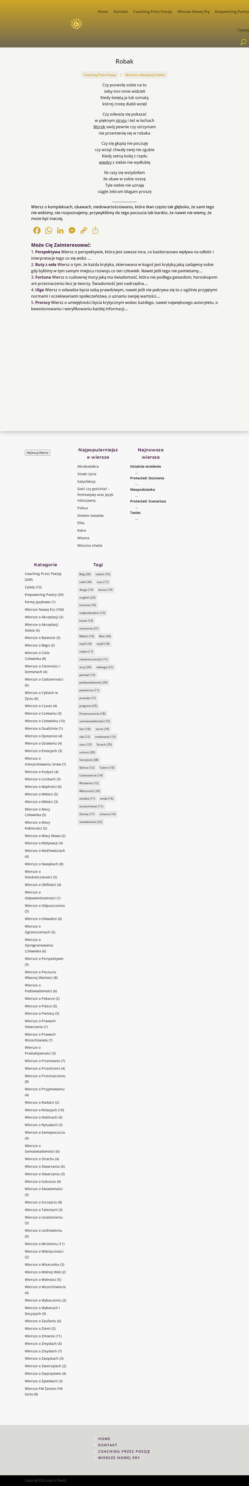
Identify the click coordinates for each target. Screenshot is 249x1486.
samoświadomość (94, 721)
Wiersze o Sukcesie (40, 1181)
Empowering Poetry (232, 11)
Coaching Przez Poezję (152, 11)
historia (87, 605)
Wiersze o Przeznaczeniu (45, 1076)
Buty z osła (45, 264)
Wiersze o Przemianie (42, 1060)
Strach (104, 744)
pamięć (87, 675)
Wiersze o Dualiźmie (41, 728)
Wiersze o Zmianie (40, 1336)
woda (107, 798)
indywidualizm (92, 613)
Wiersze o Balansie (40, 637)
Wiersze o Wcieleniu (41, 1243)
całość (103, 574)
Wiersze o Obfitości (40, 884)
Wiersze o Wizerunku (42, 1264)
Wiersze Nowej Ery (194, 11)
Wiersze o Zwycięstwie (43, 1373)
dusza (105, 590)
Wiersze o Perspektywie (44, 958)
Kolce (81, 530)
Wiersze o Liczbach (40, 779)
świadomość (90, 822)
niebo (86, 651)
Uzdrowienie (91, 775)
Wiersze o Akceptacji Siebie (145, 75)
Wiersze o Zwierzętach (43, 1366)
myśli (103, 644)
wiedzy (105, 162)
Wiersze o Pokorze (40, 998)
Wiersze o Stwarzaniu (42, 1166)
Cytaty (243, 29)
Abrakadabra (88, 466)
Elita (80, 522)
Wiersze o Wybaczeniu (43, 1300)
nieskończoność (93, 659)
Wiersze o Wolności (40, 1279)
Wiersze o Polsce (38, 1006)
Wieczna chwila (89, 545)
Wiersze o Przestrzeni (42, 1068)
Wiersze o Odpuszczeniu (45, 905)
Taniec (135, 512)
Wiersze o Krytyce (39, 771)
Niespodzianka (142, 489)
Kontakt (121, 11)
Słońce (87, 768)
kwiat (86, 621)
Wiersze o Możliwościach (45, 850)
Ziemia (87, 814)
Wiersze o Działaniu (41, 743)
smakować (105, 737)
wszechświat (91, 806)
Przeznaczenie (92, 713)
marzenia (88, 628)
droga (86, 590)
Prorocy (42, 302)
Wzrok (99, 126)
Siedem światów (90, 515)
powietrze (89, 690)
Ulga (39, 289)
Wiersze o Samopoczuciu (45, 1132)
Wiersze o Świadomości (44, 1188)
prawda (87, 698)
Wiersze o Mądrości (41, 786)
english (87, 597)
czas (103, 582)
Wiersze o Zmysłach (41, 1343)
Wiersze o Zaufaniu (40, 1321)
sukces (87, 752)
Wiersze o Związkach (42, 1358)
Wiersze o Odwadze (41, 918)
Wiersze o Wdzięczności (44, 1251)
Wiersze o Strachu (39, 1159)
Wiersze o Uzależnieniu (44, 1217)
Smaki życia (86, 474)
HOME (104, 1438)
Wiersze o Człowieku (41, 721)
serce (102, 729)
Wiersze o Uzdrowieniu (43, 1230)
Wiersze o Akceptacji (41, 617)
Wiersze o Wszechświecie (45, 1287)
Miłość (86, 636)
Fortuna (43, 277)
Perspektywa (47, 252)
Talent (107, 768)
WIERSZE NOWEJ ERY (119, 1457)
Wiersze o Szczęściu (41, 1202)
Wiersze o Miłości (39, 794)
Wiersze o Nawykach (41, 864)
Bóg (85, 574)
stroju (121, 120)
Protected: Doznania (147, 478)
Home (103, 11)
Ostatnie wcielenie (145, 466)
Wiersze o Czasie (38, 705)
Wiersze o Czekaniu (41, 713)
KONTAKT (107, 1445)
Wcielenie (89, 783)
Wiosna (83, 538)
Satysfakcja (86, 481)
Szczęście (88, 760)
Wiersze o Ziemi (38, 1328)
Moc (105, 636)
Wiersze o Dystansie (41, 736)
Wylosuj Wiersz (37, 452)
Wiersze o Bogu (37, 645)
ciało (85, 582)
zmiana (107, 814)
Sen (85, 729)
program (88, 706)
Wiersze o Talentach (41, 1209)
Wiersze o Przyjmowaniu (45, 1089)
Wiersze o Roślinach (41, 1117)
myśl (85, 644)
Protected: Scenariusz (148, 501)
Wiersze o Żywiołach (41, 1381)
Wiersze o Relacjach (41, 1110)
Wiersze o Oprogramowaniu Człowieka (39, 945)
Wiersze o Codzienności (44, 679)
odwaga (104, 667)
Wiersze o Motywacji (41, 843)
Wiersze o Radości (39, 1102)
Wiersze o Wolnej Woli (43, 1272)
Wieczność (89, 791)
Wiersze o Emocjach (41, 750)
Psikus (82, 508)
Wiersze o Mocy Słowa (43, 835)
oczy (85, 667)
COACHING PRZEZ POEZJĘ (124, 1451)
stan (85, 744)
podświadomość (93, 682)
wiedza (87, 798)
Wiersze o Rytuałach (41, 1124)
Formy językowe (38, 602)
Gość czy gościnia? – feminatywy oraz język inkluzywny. (95, 494)
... (136, 472)
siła (84, 737)
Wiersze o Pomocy (39, 1013)
